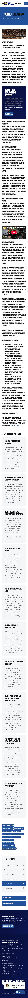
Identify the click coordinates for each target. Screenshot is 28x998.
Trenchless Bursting (9, 874)
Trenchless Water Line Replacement (13, 865)
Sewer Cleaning (8, 883)
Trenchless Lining (8, 870)
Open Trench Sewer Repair (10, 879)
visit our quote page (9, 920)
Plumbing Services (8, 898)
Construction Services (9, 903)
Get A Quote (9, 114)
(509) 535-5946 (18, 3)
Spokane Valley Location (8, 954)
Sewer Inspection (8, 888)
